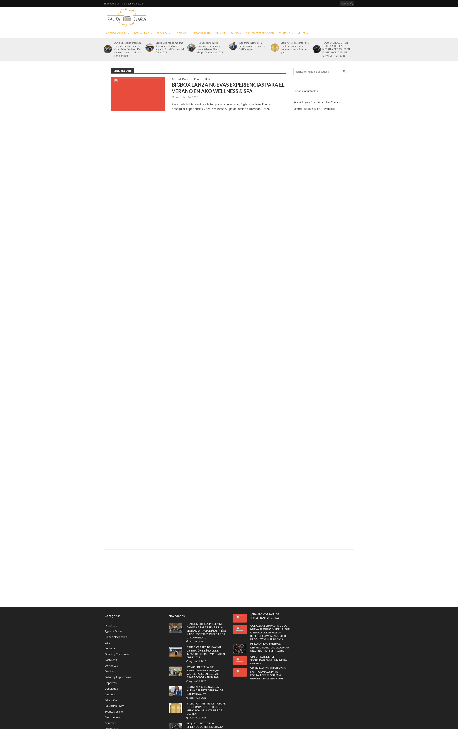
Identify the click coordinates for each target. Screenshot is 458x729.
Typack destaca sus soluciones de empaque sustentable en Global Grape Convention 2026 (210, 47)
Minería (303, 33)
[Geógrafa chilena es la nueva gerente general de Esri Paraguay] (233, 46)
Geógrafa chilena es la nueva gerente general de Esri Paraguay (252, 46)
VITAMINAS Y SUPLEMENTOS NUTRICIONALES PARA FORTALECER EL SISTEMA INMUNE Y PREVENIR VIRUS (268, 673)
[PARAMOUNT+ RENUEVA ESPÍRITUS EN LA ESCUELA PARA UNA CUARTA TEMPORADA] (239, 648)
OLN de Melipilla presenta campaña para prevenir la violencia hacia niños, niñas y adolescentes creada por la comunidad (127, 49)
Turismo (285, 33)
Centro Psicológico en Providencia (314, 108)
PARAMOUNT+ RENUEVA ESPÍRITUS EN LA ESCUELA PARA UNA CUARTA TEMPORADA (269, 647)
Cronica (162, 33)
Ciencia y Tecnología (260, 33)
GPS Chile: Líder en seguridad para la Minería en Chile (268, 660)
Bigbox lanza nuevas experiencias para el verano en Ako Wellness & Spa (228, 88)
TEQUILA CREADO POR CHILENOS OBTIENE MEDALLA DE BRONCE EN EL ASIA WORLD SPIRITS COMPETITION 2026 (336, 49)
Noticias (180, 33)
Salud (235, 33)
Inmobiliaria (201, 33)
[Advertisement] (289, 17)
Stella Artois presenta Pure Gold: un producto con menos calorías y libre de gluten (295, 47)
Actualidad (142, 33)
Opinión (220, 33)
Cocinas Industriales (305, 91)
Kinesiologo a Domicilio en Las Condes (316, 102)
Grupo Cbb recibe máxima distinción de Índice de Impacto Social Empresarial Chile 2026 (169, 47)
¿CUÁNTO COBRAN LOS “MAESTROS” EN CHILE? (264, 616)
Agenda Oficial (116, 33)
